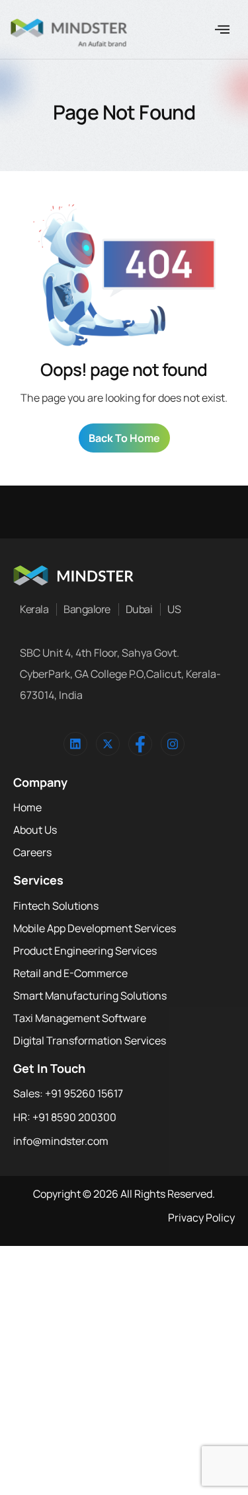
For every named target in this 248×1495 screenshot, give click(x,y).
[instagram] (173, 744)
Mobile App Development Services (94, 928)
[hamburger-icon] (222, 29)
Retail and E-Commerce (70, 973)
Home (27, 807)
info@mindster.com (60, 1141)
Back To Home (124, 438)
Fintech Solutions (56, 905)
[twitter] (108, 744)
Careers (32, 852)
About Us (35, 829)
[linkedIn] (75, 744)
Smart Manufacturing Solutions (90, 995)
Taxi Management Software (79, 1018)
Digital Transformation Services (89, 1040)
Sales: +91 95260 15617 (68, 1093)
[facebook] (140, 744)
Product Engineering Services (85, 950)
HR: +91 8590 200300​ (64, 1117)
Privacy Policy (201, 1217)
